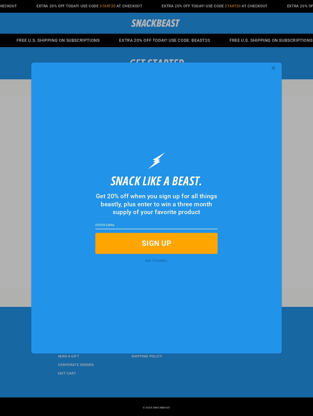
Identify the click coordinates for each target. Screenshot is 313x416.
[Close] (275, 67)
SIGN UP (156, 243)
